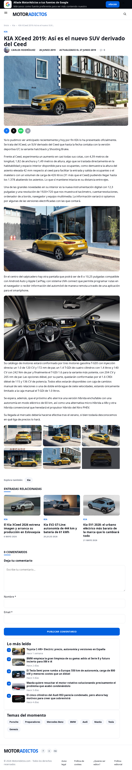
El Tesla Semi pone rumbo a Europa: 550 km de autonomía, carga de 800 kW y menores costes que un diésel (71, 672)
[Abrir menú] (7, 14)
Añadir (112, 4)
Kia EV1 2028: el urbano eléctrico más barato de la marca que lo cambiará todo (101, 530)
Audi (85, 721)
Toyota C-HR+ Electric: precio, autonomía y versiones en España (66, 649)
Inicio (6, 25)
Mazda (98, 721)
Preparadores (32, 721)
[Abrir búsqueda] (125, 14)
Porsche (13, 721)
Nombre (10, 596)
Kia (13, 25)
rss (55, 751)
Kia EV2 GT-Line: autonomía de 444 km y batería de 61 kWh (60, 528)
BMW (73, 721)
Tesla (111, 721)
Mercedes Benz (55, 721)
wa (20, 130)
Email (8, 612)
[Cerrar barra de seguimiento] (124, 4)
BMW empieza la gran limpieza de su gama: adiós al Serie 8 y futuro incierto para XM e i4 (68, 660)
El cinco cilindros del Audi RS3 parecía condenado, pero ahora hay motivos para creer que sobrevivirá (67, 697)
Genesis (13, 729)
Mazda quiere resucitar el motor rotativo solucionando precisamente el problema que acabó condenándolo (71, 684)
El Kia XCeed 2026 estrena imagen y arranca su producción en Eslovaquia (22, 528)
